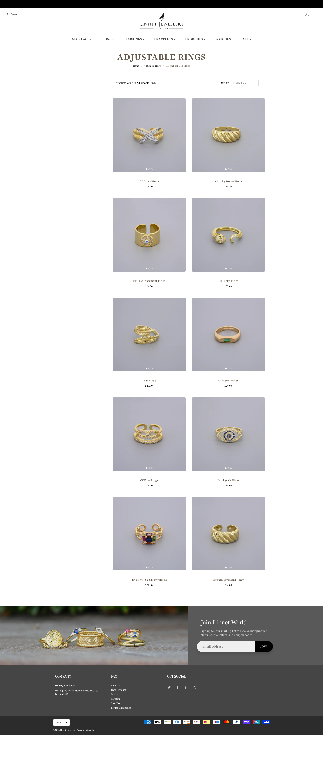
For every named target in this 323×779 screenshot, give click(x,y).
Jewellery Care (118, 689)
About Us (116, 685)
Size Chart (116, 703)
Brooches (194, 39)
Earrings (134, 39)
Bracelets (164, 39)
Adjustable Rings (152, 66)
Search (114, 694)
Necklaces (82, 39)
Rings (109, 39)
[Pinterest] (186, 687)
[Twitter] (169, 687)
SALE (245, 39)
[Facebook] (177, 687)
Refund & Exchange (121, 707)
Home (136, 66)
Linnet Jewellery (67, 730)
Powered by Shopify (85, 730)
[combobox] (248, 83)
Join (263, 646)
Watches (223, 39)
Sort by (225, 82)
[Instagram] (194, 687)
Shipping (115, 698)
